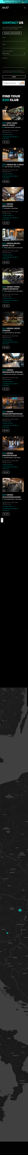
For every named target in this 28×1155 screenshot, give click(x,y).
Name (4, 44)
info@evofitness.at (7, 134)
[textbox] (14, 53)
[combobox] (14, 53)
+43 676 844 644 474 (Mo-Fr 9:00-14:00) (10, 137)
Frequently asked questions (12, 33)
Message (5, 58)
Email (4, 37)
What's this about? (8, 51)
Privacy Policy (16, 72)
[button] (20, 910)
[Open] (25, 7)
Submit (14, 77)
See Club (6, 142)
